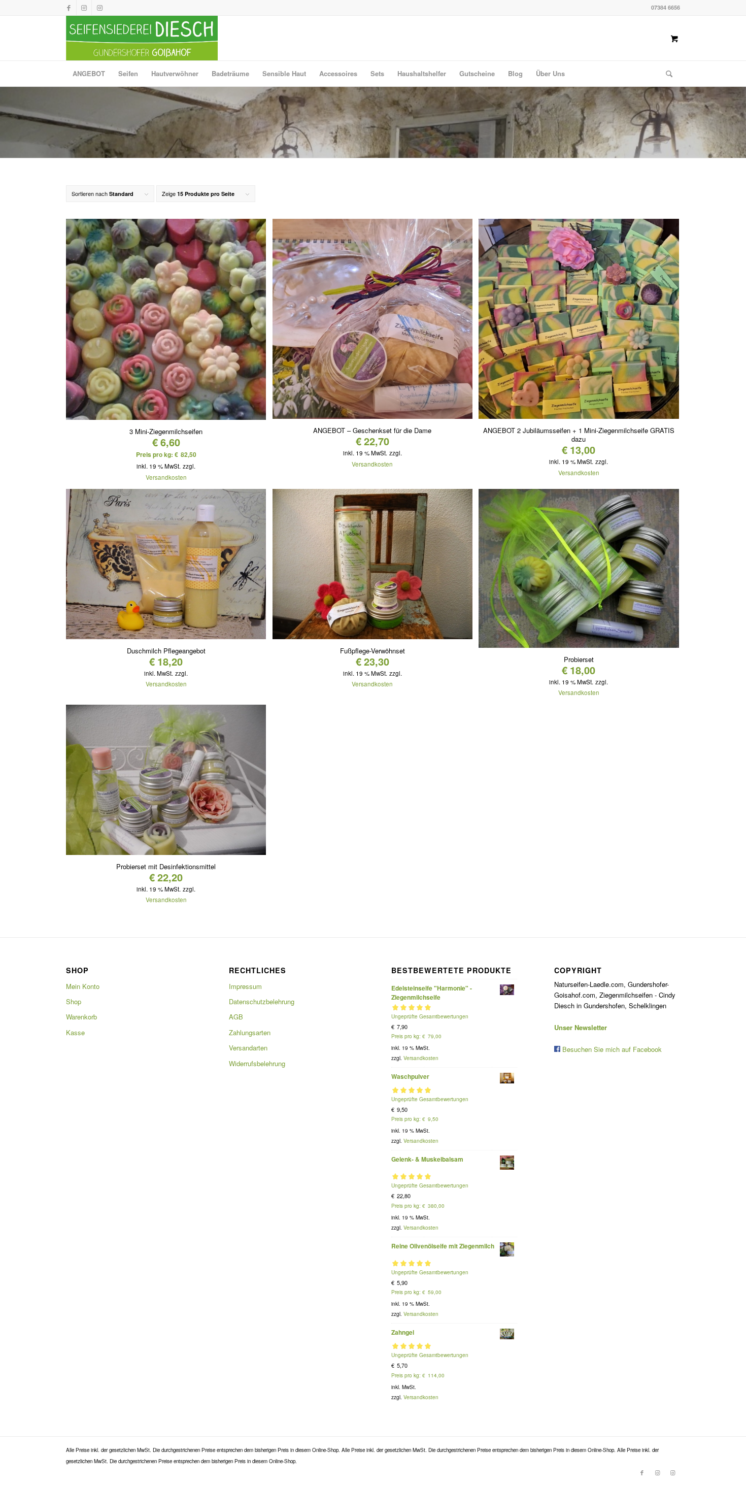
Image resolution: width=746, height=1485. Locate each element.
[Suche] (665, 73)
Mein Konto (82, 986)
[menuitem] (89, 73)
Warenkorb (81, 1016)
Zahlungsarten (249, 1032)
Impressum (245, 986)
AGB (236, 1016)
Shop (73, 1001)
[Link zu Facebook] (68, 7)
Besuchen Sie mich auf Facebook (611, 1049)
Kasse (75, 1032)
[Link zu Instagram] (84, 7)
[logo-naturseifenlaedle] (142, 38)
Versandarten (248, 1047)
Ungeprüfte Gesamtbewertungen (429, 1016)
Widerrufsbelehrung (257, 1063)
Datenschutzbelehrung (261, 1001)
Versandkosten (166, 477)
